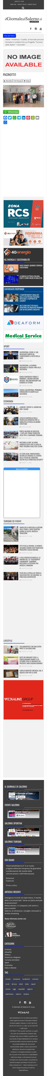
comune (35, 979)
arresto (8, 979)
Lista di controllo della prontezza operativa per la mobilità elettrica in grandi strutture (30, 421)
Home (7, 39)
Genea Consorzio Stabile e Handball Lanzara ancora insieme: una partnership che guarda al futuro (30, 379)
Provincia (15, 39)
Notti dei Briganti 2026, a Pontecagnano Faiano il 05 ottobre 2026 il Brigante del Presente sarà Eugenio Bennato (31, 660)
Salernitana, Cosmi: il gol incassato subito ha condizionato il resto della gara (30, 355)
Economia (8, 401)
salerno (18, 994)
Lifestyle (8, 640)
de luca (14, 984)
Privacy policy (11, 885)
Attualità (8, 952)
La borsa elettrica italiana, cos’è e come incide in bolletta (31, 277)
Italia (27, 984)
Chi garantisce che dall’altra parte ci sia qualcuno (30, 647)
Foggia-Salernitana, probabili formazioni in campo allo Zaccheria (31, 392)
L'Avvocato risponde (14, 289)
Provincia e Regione (12, 957)
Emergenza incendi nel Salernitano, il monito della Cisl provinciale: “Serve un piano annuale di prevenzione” (23, 900)
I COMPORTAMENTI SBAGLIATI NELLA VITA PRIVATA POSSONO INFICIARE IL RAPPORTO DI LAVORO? (29, 298)
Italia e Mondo (10, 968)
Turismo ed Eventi (12, 521)
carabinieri (26, 979)
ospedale (21, 989)
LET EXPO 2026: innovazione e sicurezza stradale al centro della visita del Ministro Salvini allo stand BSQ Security (31, 456)
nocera (7, 989)
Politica (7, 955)
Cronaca (8, 949)
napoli (33, 984)
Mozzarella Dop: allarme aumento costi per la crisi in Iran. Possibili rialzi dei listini (31, 444)
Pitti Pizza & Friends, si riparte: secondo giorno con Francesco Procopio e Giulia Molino (31, 547)
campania (16, 979)
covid (7, 984)
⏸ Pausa (17, 81)
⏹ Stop (27, 81)
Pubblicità (10, 881)
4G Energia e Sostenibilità (17, 259)
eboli (21, 984)
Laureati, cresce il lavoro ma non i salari (30, 408)
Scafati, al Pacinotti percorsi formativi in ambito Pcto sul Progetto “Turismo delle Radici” (24, 42)
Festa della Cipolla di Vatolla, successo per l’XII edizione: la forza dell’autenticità (31, 575)
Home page (13, 4)
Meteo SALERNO (22, 469)
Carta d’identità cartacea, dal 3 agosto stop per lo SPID (31, 671)
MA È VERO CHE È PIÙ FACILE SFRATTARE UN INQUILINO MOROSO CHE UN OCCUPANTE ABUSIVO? (31, 307)
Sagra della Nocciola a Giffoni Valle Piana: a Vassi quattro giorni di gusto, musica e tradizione (31, 530)
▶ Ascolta (8, 81)
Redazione (10, 878)
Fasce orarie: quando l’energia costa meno (31, 266)
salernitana (9, 994)
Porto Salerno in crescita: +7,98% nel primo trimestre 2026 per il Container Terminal (31, 433)
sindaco (26, 994)
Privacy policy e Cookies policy (27, 4)
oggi (14, 989)
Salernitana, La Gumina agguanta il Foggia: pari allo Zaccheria (30, 367)
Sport (6, 346)
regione (30, 989)
